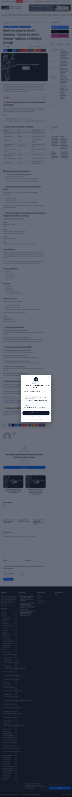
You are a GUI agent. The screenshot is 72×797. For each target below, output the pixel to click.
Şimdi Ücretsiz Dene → (36, 413)
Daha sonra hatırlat (36, 416)
